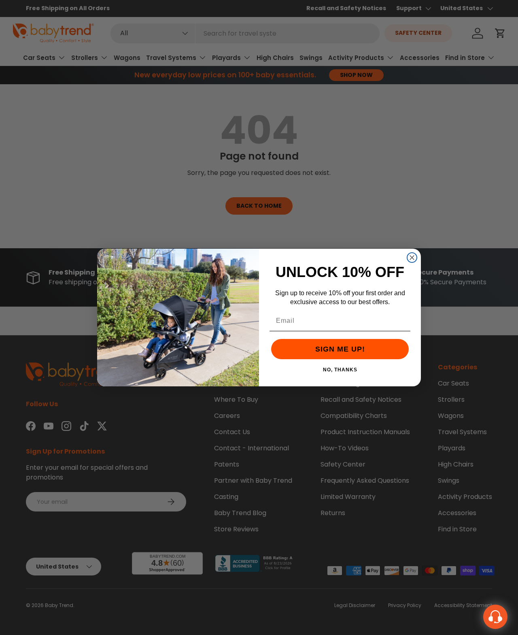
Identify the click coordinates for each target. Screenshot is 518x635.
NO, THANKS (340, 369)
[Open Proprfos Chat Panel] (495, 617)
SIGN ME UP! (340, 349)
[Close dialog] (412, 257)
